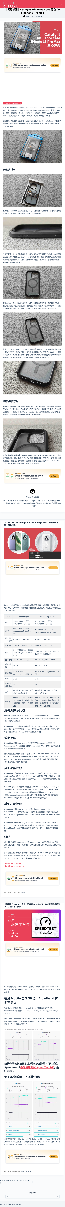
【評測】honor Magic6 (12, 863)
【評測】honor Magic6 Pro (14, 866)
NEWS (29, 1171)
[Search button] (58, 1196)
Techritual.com (16, 1204)
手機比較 (23, 892)
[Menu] (61, 4)
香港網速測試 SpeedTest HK (37, 1067)
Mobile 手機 (24, 1171)
